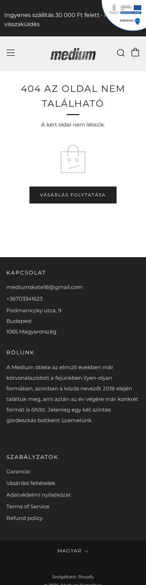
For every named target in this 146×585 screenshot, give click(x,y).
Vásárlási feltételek (30, 483)
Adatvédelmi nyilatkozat (38, 494)
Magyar (69, 551)
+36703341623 (24, 298)
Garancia (18, 471)
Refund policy (24, 518)
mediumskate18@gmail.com (44, 287)
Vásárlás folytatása (73, 194)
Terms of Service (27, 506)
